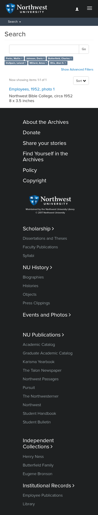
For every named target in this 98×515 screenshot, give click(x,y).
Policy (30, 170)
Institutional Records (49, 485)
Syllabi (28, 255)
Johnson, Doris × (35, 58)
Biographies (33, 277)
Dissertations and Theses (45, 238)
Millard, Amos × (38, 62)
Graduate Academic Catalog (47, 353)
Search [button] (13, 22)
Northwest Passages (41, 378)
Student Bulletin (37, 422)
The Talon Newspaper (42, 370)
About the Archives (46, 122)
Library (29, 503)
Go (84, 49)
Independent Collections (38, 443)
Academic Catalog (39, 344)
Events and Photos (47, 315)
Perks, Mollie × (14, 58)
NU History (37, 267)
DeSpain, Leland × (16, 62)
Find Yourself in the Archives (45, 156)
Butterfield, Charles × (60, 58)
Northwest (32, 404)
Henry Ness (33, 456)
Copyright (34, 180)
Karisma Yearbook (38, 361)
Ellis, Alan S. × (58, 62)
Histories (30, 285)
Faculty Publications (40, 246)
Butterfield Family (38, 465)
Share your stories (44, 143)
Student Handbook (39, 413)
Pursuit (29, 387)
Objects (29, 294)
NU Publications (43, 335)
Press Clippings (36, 302)
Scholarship (38, 228)
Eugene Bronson (37, 473)
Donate (32, 132)
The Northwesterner (41, 396)
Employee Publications (43, 495)
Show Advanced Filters (77, 69)
